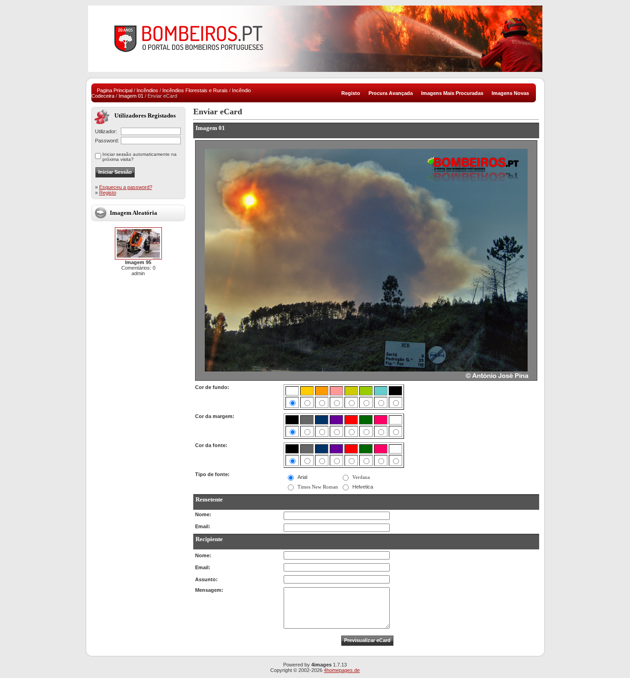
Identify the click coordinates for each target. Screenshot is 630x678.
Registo (107, 192)
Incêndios (147, 90)
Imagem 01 (131, 96)
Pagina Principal (114, 90)
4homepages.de (342, 670)
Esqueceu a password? (125, 187)
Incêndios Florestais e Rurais (195, 90)
